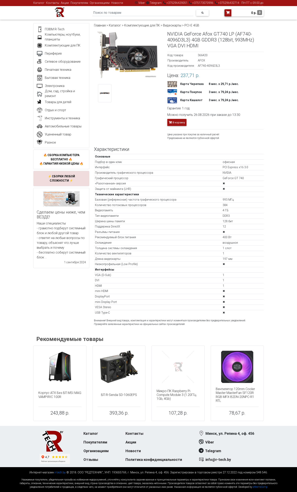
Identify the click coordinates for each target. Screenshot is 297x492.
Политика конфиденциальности (153, 459)
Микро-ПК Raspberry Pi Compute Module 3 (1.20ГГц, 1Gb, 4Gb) (177, 395)
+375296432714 (228, 2)
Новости (117, 2)
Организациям (100, 2)
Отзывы (90, 459)
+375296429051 (177, 2)
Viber (141, 2)
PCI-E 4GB (191, 25)
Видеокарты (172, 25)
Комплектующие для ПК (142, 25)
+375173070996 (202, 2)
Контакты (52, 2)
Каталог (38, 2)
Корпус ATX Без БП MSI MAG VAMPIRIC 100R (59, 395)
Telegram (155, 2)
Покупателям (79, 2)
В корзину (178, 122)
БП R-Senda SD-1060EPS (119, 395)
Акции (65, 2)
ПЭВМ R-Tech (54, 29)
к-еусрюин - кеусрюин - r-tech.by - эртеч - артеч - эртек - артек (148, 476)
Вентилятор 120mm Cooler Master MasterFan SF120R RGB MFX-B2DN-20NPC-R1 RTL (235, 395)
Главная (100, 25)
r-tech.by (60, 472)
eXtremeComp (260, 487)
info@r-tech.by (218, 459)
